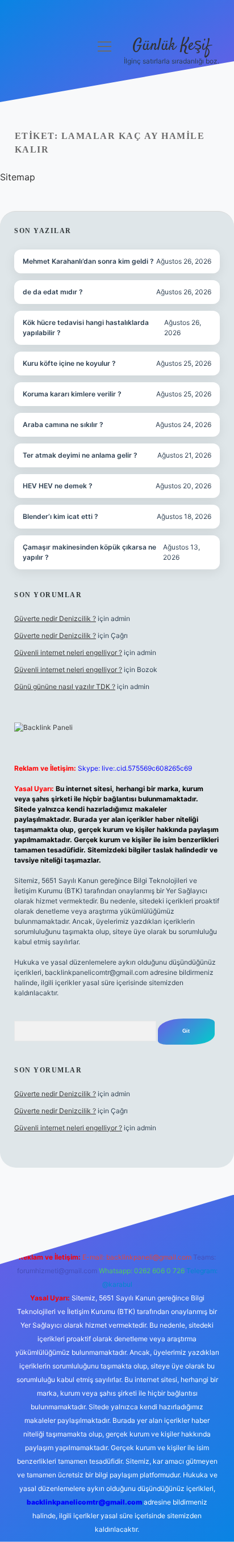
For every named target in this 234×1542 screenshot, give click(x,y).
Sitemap (17, 177)
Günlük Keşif (171, 46)
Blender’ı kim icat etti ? (60, 516)
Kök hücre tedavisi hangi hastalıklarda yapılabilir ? (86, 327)
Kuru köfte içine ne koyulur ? (69, 363)
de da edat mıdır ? (53, 292)
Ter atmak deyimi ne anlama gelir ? (80, 455)
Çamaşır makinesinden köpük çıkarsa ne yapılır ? (89, 552)
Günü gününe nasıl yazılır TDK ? (64, 686)
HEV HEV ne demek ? (58, 485)
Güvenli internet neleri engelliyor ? (68, 652)
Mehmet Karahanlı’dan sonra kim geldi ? (88, 261)
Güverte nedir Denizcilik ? (55, 618)
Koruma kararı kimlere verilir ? (72, 394)
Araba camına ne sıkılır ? (63, 424)
